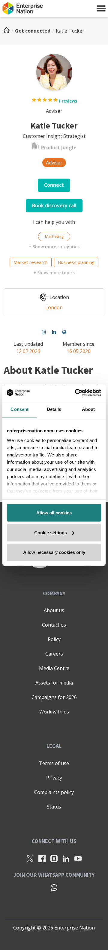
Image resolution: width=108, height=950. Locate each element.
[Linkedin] (54, 331)
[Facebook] (42, 858)
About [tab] (88, 409)
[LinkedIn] (66, 858)
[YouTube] (78, 858)
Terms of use (54, 763)
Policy (54, 639)
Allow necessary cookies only (54, 552)
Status (54, 806)
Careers (54, 653)
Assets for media (54, 682)
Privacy (54, 777)
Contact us (54, 624)
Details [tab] (54, 409)
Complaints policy (54, 792)
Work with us (54, 711)
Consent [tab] (19, 409)
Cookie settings (50, 532)
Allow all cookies (54, 512)
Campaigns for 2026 (54, 697)
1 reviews (67, 101)
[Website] (64, 331)
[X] (30, 858)
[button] (101, 8)
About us (54, 610)
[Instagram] (44, 331)
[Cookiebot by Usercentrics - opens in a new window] (76, 392)
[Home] (8, 30)
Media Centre (54, 668)
